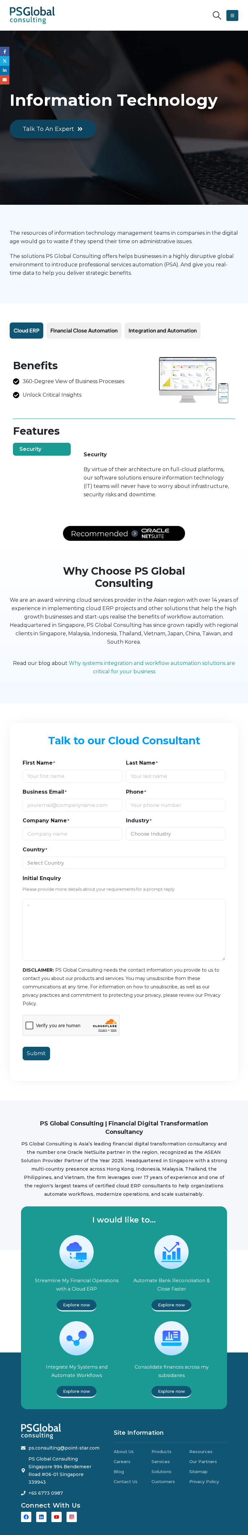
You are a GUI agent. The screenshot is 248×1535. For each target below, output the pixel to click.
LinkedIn (4, 70)
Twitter (4, 60)
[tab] (26, 330)
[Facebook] (26, 1517)
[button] (217, 15)
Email (4, 79)
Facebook (4, 51)
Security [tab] (30, 449)
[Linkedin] (41, 1517)
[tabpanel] (156, 478)
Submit (36, 1053)
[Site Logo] (32, 15)
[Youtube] (56, 1517)
